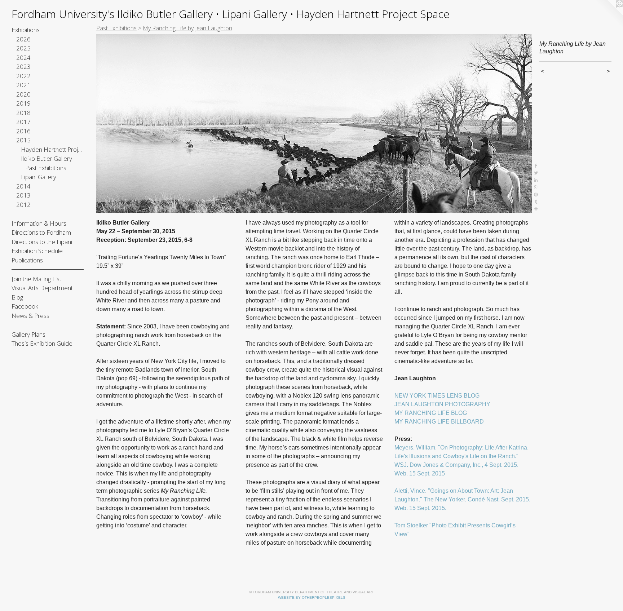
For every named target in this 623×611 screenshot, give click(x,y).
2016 (23, 131)
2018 (23, 113)
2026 (23, 39)
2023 (23, 66)
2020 (23, 94)
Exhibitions (26, 30)
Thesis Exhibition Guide (42, 343)
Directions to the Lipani (42, 242)
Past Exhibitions (45, 168)
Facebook (25, 306)
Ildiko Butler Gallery (46, 158)
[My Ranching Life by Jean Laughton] (314, 123)
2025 (23, 48)
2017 (23, 122)
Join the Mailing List (36, 279)
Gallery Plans (28, 334)
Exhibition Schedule (37, 251)
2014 (23, 186)
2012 (23, 204)
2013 (23, 195)
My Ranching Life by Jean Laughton (187, 28)
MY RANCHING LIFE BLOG (430, 413)
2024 (23, 57)
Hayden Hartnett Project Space (52, 149)
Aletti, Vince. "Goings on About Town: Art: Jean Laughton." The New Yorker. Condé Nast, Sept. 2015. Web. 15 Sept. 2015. (462, 499)
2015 (23, 140)
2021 (23, 85)
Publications (27, 260)
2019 (23, 103)
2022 (23, 76)
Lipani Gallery (38, 177)
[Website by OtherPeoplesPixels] (608, 14)
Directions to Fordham (41, 232)
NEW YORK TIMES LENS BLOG (437, 396)
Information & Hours (39, 223)
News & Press (30, 315)
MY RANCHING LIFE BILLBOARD (439, 422)
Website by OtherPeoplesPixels (311, 597)
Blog (17, 297)
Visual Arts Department (42, 288)
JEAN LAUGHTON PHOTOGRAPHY (442, 404)
